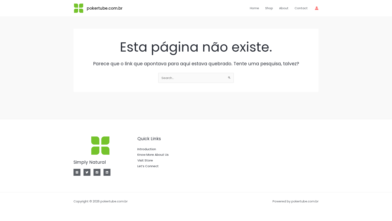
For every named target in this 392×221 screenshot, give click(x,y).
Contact (301, 8)
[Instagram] (77, 172)
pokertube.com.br (104, 8)
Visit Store (145, 160)
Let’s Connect (148, 166)
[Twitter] (87, 172)
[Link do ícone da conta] (316, 8)
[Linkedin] (107, 172)
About (283, 8)
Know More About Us (153, 154)
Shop (269, 8)
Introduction (146, 149)
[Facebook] (97, 172)
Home (254, 8)
